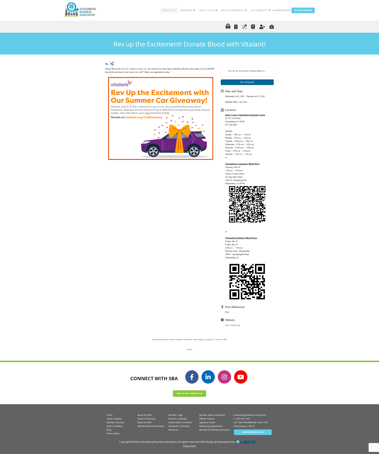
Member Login (175, 415)
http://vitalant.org (232, 325)
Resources (173, 429)
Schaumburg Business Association (249, 415)
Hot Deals (188, 340)
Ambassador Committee (180, 422)
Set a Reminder (247, 82)
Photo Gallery (113, 433)
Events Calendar (176, 340)
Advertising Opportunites (211, 426)
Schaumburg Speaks (281, 10)
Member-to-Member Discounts (214, 429)
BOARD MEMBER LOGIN (252, 432)
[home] (80, 10)
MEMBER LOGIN (169, 10)
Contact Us (209, 340)
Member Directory (115, 422)
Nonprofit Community (179, 426)
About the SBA (145, 415)
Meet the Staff (144, 422)
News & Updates (115, 426)
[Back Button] (106, 64)
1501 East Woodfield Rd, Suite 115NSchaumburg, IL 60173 (250, 424)
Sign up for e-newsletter (189, 393)
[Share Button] (112, 63)
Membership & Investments (151, 426)
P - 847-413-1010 (241, 418)
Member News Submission (212, 415)
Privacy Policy (189, 446)
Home (110, 415)
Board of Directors (147, 418)
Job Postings (198, 340)
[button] (187, 10)
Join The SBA (221, 340)
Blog (109, 429)
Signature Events (207, 422)
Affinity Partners (207, 418)
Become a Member (177, 418)
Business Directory (160, 340)
